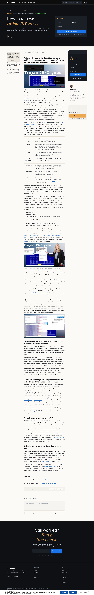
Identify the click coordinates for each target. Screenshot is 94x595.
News (19, 2)
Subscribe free (78, 115)
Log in (85, 2)
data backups (45, 461)
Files (34, 2)
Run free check (56, 550)
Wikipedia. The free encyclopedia (48, 483)
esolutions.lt (15, 576)
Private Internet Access (49, 429)
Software (30, 2)
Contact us (64, 582)
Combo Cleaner (35, 293)
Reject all (73, 592)
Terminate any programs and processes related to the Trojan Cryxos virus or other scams (13, 71)
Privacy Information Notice (67, 575)
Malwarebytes (45, 293)
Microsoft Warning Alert (33, 235)
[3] (47, 140)
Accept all (64, 592)
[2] (56, 114)
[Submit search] (63, 2)
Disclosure (64, 579)
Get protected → (78, 74)
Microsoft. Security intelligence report (46, 479)
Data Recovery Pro (49, 466)
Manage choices (83, 592)
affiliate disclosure (29, 589)
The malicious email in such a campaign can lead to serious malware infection (13, 65)
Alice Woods (13, 36)
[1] (41, 114)
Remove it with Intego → (71, 31)
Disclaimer (64, 577)
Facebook (9, 578)
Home (8, 10)
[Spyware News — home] (11, 2)
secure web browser (58, 437)
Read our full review (77, 78)
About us (64, 570)
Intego (53, 180)
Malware (24, 2)
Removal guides (14, 10)
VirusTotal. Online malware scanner (44, 481)
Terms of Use (64, 572)
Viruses (35, 570)
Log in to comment (58, 513)
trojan (27, 100)
